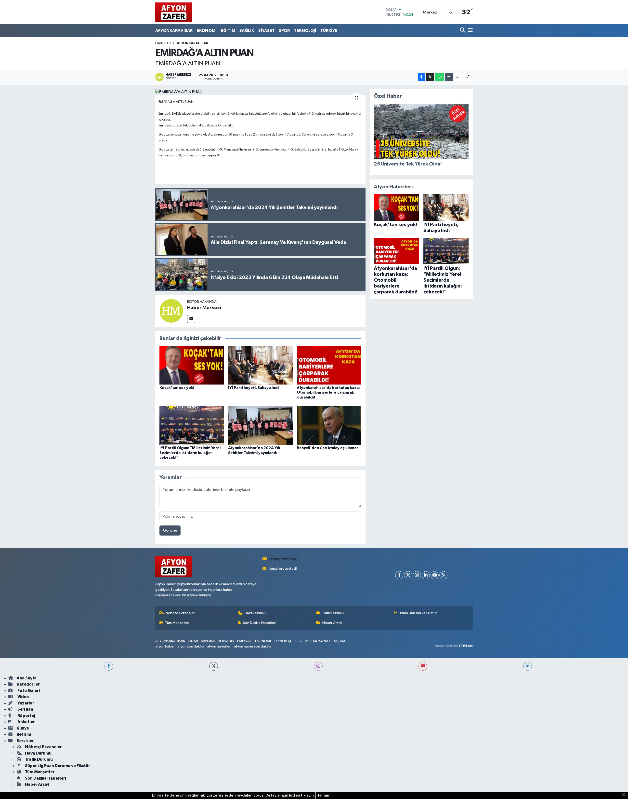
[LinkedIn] (426, 575)
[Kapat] (625, 795)
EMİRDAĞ (244, 641)
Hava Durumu (255, 613)
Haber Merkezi (204, 307)
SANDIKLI (208, 641)
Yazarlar (25, 703)
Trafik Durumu (333, 613)
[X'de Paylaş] (430, 77)
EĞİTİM (228, 30)
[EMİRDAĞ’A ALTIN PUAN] (260, 92)
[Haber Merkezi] (171, 311)
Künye (23, 728)
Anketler (26, 722)
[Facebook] (399, 575)
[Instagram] (417, 575)
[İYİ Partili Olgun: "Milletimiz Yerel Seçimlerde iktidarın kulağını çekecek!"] (191, 425)
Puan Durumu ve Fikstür (418, 613)
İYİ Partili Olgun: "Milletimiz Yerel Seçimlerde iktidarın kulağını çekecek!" (190, 452)
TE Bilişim (465, 646)
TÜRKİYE (329, 30)
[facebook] (109, 666)
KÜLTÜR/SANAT (317, 641)
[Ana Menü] (469, 30)
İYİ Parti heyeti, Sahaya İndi (253, 388)
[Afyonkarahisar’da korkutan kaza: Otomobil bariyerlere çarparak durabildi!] (329, 365)
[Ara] (463, 30)
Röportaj (26, 716)
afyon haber (165, 646)
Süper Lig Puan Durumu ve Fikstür (57, 766)
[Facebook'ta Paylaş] (421, 77)
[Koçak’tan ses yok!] (191, 365)
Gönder (170, 530)
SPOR (284, 30)
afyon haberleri (219, 646)
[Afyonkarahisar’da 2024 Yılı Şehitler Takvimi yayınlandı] (260, 425)
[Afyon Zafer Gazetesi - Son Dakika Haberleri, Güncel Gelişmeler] (173, 12)
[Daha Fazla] (449, 77)
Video (23, 697)
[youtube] (423, 666)
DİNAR (193, 641)
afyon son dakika (190, 646)
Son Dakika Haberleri (259, 623)
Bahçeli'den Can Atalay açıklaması (328, 448)
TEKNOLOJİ (305, 30)
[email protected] (283, 559)
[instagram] (318, 666)
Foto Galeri (28, 691)
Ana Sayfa (27, 678)
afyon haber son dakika (252, 646)
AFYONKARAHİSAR (174, 30)
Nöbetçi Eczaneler (180, 613)
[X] (408, 575)
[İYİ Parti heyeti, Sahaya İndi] (260, 365)
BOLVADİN (226, 641)
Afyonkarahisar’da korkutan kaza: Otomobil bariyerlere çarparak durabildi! (328, 392)
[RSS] (443, 575)
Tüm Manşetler (177, 623)
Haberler (163, 43)
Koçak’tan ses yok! (176, 388)
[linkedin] (527, 666)
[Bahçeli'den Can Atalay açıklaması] (329, 425)
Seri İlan (25, 709)
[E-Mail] (191, 319)
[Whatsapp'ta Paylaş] (439, 77)
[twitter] (213, 666)
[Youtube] (435, 575)
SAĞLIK (246, 30)
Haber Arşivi (332, 623)
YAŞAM (339, 641)
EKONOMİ (207, 30)
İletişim (24, 734)
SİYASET (266, 30)
